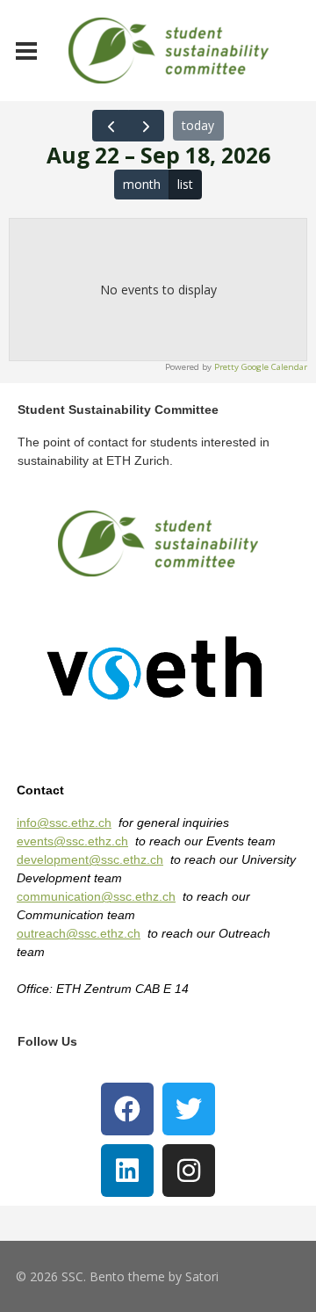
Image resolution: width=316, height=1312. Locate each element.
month (142, 184)
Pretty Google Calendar (260, 367)
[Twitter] (188, 1109)
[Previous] (110, 125)
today (198, 125)
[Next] (146, 125)
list (185, 184)
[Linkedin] (127, 1170)
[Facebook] (127, 1109)
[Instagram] (188, 1170)
